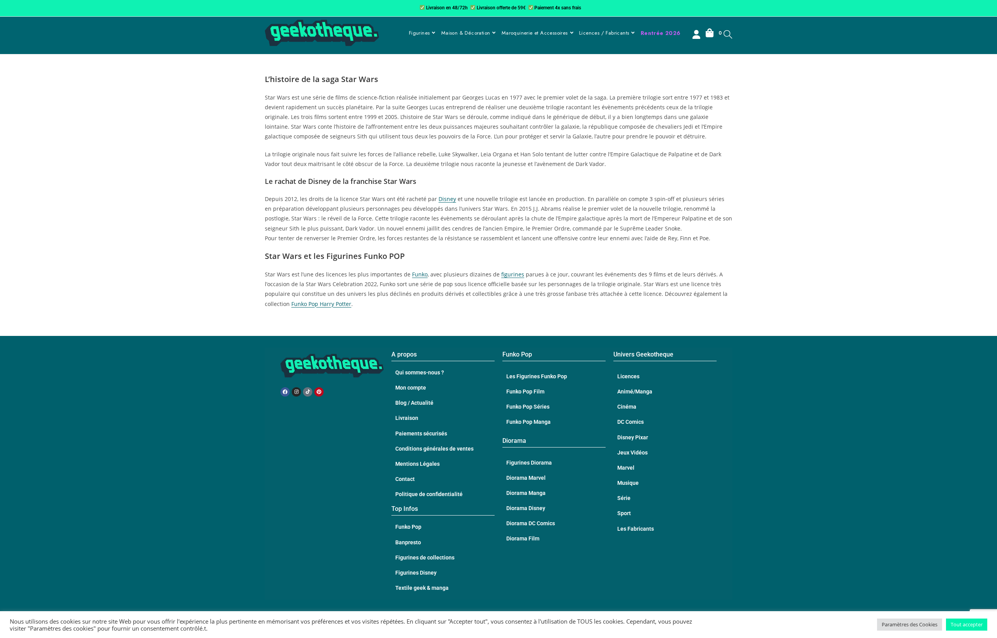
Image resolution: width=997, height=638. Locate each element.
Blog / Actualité (414, 403)
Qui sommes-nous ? (419, 372)
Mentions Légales (417, 464)
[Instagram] (296, 392)
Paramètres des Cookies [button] (909, 624)
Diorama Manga (526, 493)
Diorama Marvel (526, 478)
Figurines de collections (424, 557)
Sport (624, 513)
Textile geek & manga (422, 588)
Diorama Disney (525, 508)
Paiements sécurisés (421, 433)
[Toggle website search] (728, 34)
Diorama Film (522, 538)
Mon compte (410, 388)
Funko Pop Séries (528, 407)
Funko (420, 274)
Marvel (625, 468)
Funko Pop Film (525, 391)
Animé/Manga (634, 391)
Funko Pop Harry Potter (321, 304)
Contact (405, 479)
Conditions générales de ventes (434, 449)
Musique (628, 483)
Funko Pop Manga (528, 422)
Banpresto (408, 542)
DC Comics (630, 422)
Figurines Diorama (529, 463)
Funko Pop (408, 527)
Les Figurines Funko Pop (536, 376)
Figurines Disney (416, 573)
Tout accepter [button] (967, 624)
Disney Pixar (632, 437)
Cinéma (626, 407)
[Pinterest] (319, 392)
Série (624, 498)
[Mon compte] (697, 35)
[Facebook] (285, 392)
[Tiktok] (307, 392)
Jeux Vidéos (632, 452)
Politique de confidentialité (429, 494)
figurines (512, 274)
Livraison (406, 418)
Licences (628, 376)
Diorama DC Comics (530, 523)
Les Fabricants (635, 529)
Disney (447, 199)
